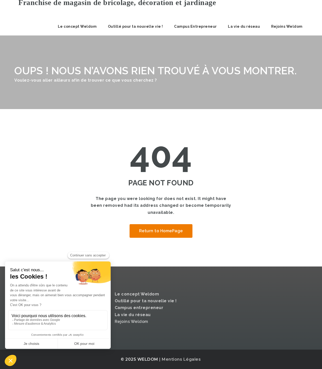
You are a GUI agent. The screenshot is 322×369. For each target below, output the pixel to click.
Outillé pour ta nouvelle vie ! (135, 26)
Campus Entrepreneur (195, 26)
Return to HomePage (161, 230)
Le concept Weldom (77, 26)
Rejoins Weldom (287, 26)
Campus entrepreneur (139, 307)
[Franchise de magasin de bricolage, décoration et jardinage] (115, 9)
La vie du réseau (244, 26)
